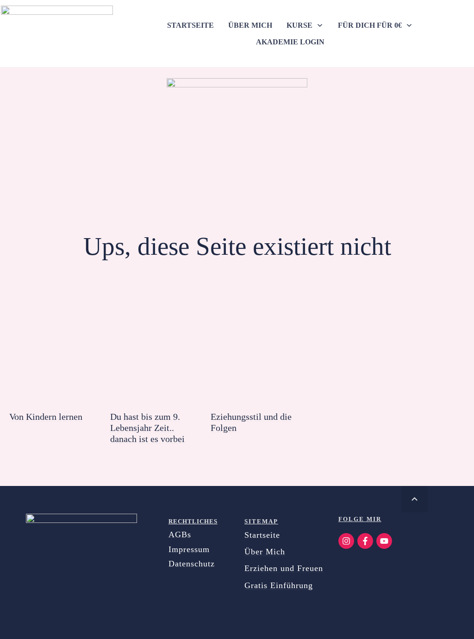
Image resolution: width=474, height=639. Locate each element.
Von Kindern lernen (45, 417)
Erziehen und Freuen (283, 568)
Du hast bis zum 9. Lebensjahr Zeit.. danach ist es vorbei (147, 428)
